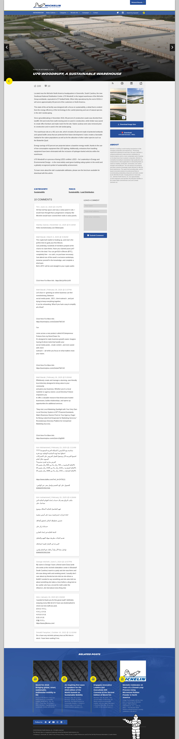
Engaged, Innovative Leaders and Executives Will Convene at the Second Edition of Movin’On (104, 690)
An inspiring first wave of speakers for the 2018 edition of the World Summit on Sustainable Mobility (75, 690)
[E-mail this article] (131, 83)
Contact (95, 12)
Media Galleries (51, 12)
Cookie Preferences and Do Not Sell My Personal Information (90, 734)
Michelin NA (74, 12)
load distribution (87, 192)
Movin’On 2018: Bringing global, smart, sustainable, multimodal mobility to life (46, 690)
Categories (63, 12)
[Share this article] (141, 83)
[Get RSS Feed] (112, 83)
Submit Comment (96, 235)
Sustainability (39, 192)
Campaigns (85, 12)
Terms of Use (68, 734)
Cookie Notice (113, 734)
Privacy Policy (60, 734)
